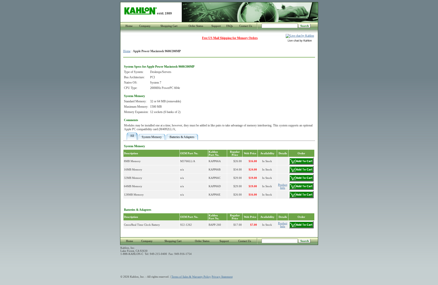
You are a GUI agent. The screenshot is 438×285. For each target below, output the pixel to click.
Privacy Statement (222, 276)
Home (129, 25)
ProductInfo (282, 186)
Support (216, 25)
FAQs (229, 25)
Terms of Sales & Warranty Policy (191, 276)
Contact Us (245, 25)
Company (145, 25)
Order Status (196, 25)
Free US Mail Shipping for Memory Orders (230, 38)
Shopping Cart (168, 25)
